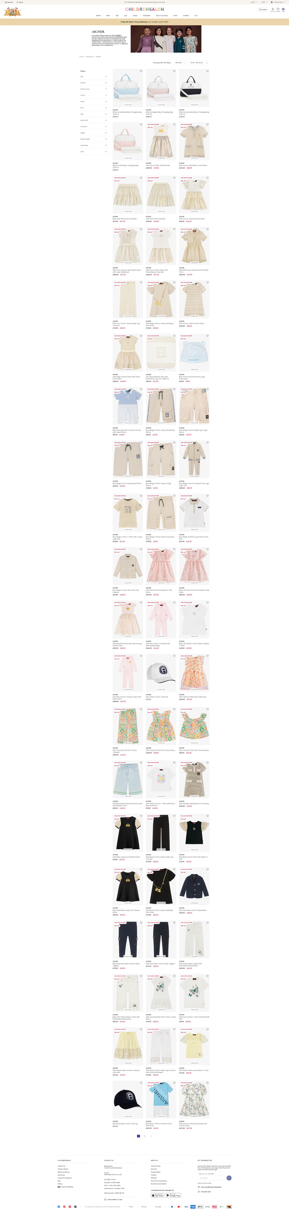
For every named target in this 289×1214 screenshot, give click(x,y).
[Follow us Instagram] (64, 1207)
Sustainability (155, 1172)
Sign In (21, 2)
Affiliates (154, 1178)
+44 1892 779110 (119, 1188)
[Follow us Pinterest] (70, 1207)
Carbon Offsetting (65, 1187)
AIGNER (118, 35)
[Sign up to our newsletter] (229, 1177)
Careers (153, 1175)
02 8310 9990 (115, 1183)
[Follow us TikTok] (75, 1207)
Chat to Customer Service (113, 1167)
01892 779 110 (111, 1179)
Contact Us (61, 1166)
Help (59, 1181)
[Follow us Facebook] (59, 1207)
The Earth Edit (206, 1192)
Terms (131, 1207)
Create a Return (63, 1169)
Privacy (144, 1207)
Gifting (60, 1184)
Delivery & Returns (64, 1172)
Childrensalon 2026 (100, 1207)
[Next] (151, 1136)
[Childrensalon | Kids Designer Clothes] (12, 11)
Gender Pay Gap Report (159, 1181)
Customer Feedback (65, 1178)
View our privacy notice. (204, 1183)
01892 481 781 (119, 1193)
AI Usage (158, 1207)
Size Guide (61, 1175)
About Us (154, 1169)
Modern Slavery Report (158, 1184)
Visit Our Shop (155, 1166)
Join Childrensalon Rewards (211, 1187)
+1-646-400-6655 (114, 1185)
